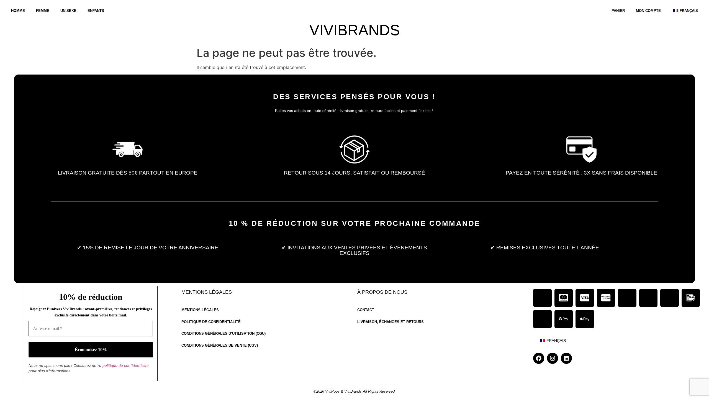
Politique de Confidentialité (211, 322)
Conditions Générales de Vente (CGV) (219, 345)
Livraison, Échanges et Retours (390, 322)
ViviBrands (354, 30)
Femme (42, 11)
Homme (18, 11)
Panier (618, 11)
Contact (365, 310)
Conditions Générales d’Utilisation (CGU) (223, 334)
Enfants (96, 11)
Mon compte (648, 11)
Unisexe (68, 11)
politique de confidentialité (125, 365)
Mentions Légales (200, 310)
